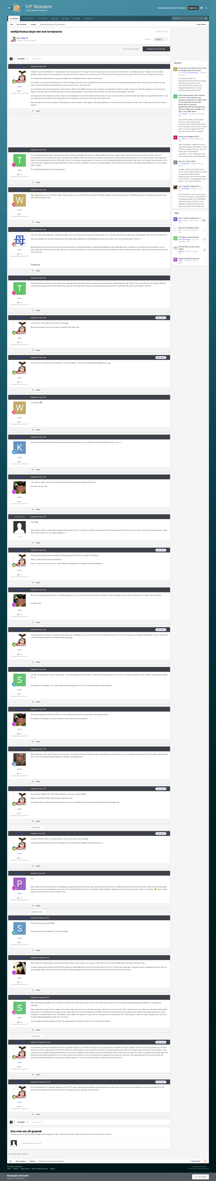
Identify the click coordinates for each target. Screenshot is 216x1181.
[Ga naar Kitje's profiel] (175, 219)
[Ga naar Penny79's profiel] (19, 884)
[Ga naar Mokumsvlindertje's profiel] (175, 238)
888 (20, 1022)
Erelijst (77, 18)
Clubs (56, 18)
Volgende (21, 59)
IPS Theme (10, 1166)
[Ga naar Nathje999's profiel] (175, 187)
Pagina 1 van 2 (37, 59)
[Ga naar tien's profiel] (19, 160)
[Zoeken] (206, 18)
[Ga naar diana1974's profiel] (19, 487)
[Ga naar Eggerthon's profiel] (175, 162)
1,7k (20, 254)
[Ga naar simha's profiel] (19, 680)
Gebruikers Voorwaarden (16, 1178)
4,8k (20, 773)
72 (20, 694)
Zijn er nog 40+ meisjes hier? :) (189, 186)
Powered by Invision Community (199, 1168)
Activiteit (43, 18)
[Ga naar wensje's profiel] (19, 200)
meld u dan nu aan (82, 1134)
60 (20, 942)
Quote (38, 111)
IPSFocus (19, 1166)
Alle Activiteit (29, 18)
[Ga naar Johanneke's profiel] (19, 968)
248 (20, 174)
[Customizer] (201, 8)
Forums (15, 18)
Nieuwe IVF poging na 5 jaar (188, 228)
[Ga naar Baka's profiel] (175, 137)
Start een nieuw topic (131, 49)
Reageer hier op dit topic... (33, 1143)
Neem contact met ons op (40, 1169)
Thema (15, 1169)
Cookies (52, 1169)
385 (20, 501)
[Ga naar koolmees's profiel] (19, 447)
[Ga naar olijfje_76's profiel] (13, 39)
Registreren (193, 8)
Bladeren (89, 18)
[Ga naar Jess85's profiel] (175, 96)
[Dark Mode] (206, 8)
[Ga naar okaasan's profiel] (19, 240)
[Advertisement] (49, 131)
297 (20, 982)
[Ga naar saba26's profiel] (19, 1008)
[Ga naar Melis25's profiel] (19, 759)
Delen (148, 39)
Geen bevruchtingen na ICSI (188, 136)
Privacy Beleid (25, 1169)
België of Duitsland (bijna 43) (189, 259)
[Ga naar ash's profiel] (175, 229)
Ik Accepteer (201, 1177)
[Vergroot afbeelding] (67, 323)
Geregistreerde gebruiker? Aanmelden (172, 8)
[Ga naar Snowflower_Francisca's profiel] (19, 928)
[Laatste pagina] (27, 58)
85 (20, 214)
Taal (8, 1169)
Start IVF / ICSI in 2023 (186, 161)
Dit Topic (198, 18)
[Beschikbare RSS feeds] (205, 1161)
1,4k (20, 898)
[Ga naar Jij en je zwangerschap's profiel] (175, 69)
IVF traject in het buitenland (188, 237)
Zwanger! (32, 40)
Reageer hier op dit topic (156, 49)
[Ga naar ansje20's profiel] (175, 248)
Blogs (66, 18)
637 (20, 91)
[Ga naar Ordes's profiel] (175, 260)
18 (20, 462)
